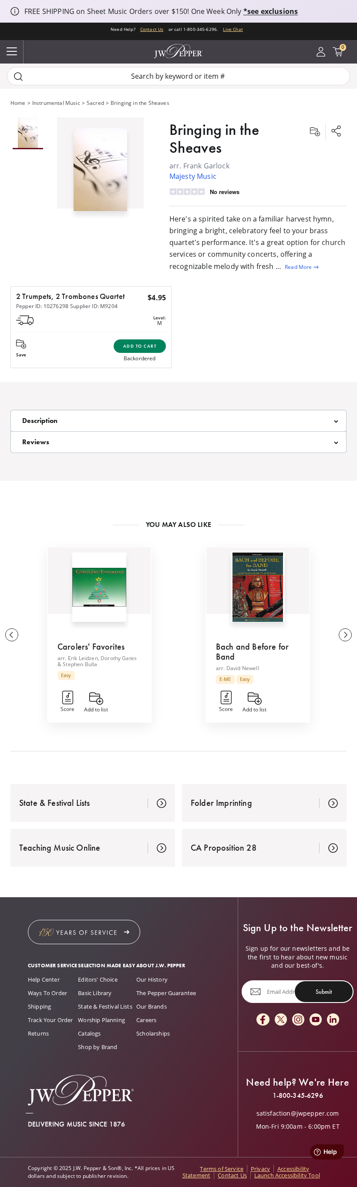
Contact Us (152, 29)
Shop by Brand (97, 1047)
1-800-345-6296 (298, 1096)
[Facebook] (262, 1020)
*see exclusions (270, 11)
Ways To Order (47, 993)
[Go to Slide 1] (28, 133)
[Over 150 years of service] (84, 932)
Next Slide (345, 634)
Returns (38, 1033)
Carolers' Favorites (91, 646)
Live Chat (232, 29)
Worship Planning (101, 1020)
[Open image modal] (100, 173)
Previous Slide (11, 634)
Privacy (260, 1169)
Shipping (39, 1006)
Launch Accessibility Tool (287, 1175)
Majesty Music (192, 176)
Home (18, 103)
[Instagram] (298, 1020)
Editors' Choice (97, 979)
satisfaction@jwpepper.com (297, 1113)
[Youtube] (316, 1020)
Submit (324, 992)
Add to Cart (140, 346)
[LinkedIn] (333, 1020)
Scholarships (153, 1033)
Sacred (95, 103)
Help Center (44, 979)
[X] (281, 1020)
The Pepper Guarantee (166, 993)
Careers (146, 1020)
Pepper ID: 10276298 (42, 306)
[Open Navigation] (12, 52)
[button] (100, 167)
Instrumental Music (56, 103)
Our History (152, 979)
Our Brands (151, 1006)
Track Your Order (50, 1020)
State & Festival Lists (105, 1006)
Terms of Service (221, 1169)
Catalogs (89, 1033)
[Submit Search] (18, 76)
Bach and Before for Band (252, 651)
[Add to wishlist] (314, 132)
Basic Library (94, 993)
